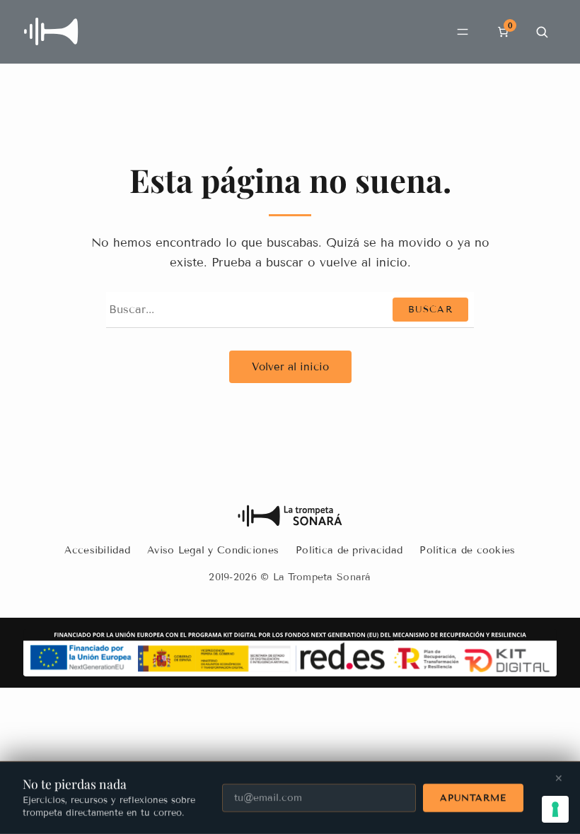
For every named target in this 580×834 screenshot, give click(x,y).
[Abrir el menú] (462, 32)
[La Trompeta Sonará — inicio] (290, 515)
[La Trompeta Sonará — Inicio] (51, 31)
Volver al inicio (290, 366)
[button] (541, 32)
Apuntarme (473, 798)
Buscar (430, 309)
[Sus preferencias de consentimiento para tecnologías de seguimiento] (555, 809)
